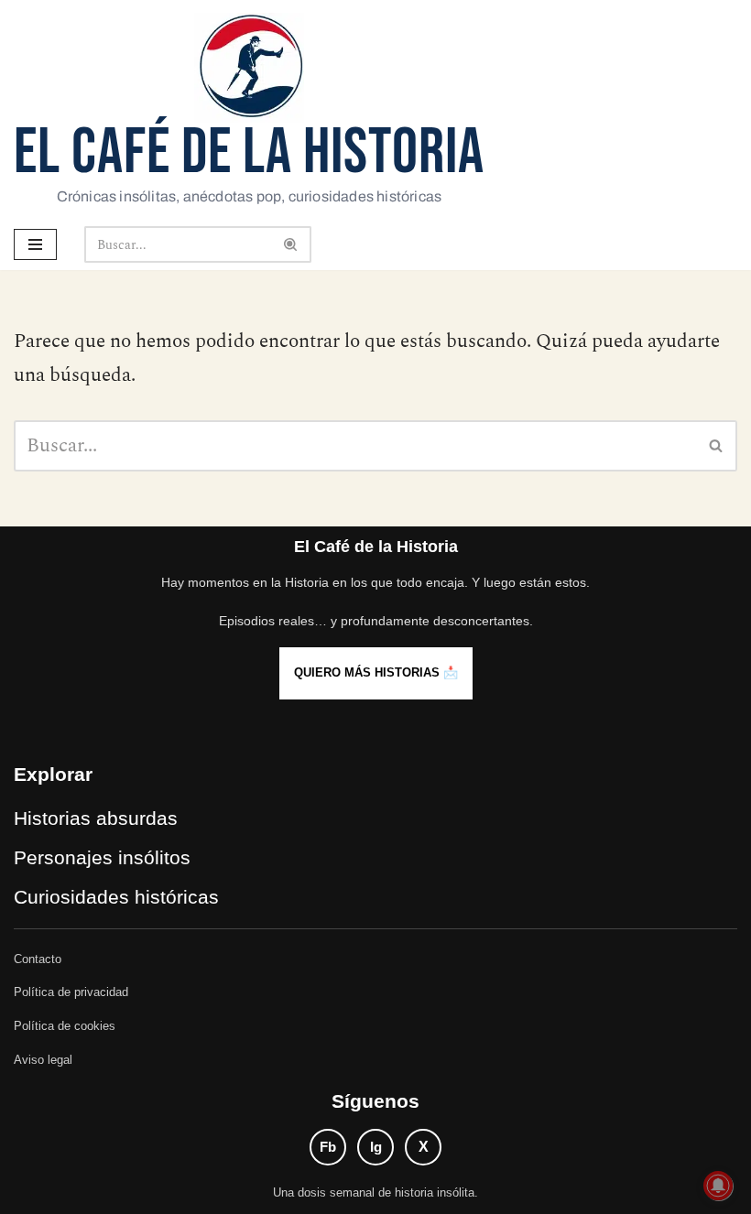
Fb (328, 1146)
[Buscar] (290, 244)
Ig (376, 1146)
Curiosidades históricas (116, 896)
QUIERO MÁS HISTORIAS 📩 (376, 672)
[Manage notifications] (718, 1185)
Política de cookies (64, 1026)
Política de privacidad (71, 992)
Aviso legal (43, 1060)
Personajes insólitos (102, 857)
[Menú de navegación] (35, 244)
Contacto (37, 959)
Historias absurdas (96, 818)
